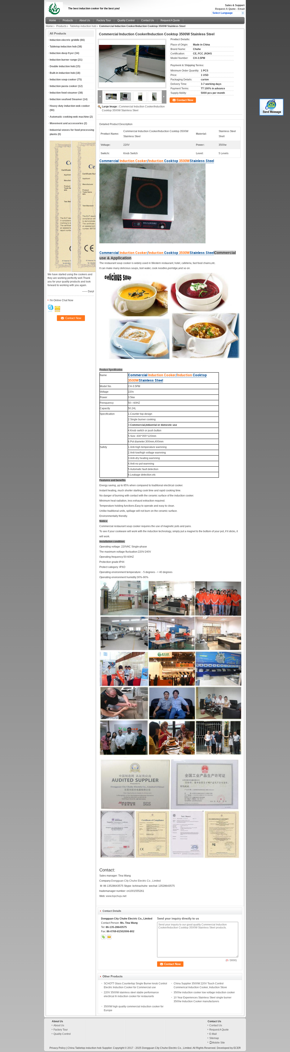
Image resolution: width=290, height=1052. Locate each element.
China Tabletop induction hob (84, 1047)
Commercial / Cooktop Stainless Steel (156, 161)
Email (241, 8)
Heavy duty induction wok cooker (70, 105)
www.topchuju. (114, 896)
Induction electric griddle (64, 39)
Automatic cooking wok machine (69, 116)
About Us (84, 20)
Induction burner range (63, 59)
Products (68, 20)
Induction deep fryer (62, 53)
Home (52, 20)
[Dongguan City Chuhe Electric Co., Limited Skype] (103, 937)
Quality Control (126, 20)
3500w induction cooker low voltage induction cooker (204, 992)
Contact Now (185, 100)
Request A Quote (225, 8)
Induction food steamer (63, 92)
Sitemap (214, 1038)
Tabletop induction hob (83, 26)
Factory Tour (104, 20)
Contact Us (147, 20)
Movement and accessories (66, 123)
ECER (237, 1047)
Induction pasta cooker (63, 86)
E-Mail (213, 1033)
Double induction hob (62, 66)
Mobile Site (218, 1042)
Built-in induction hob (62, 72)
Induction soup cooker (63, 79)
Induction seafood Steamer (66, 99)
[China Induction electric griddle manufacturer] (55, 7)
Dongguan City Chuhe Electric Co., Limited (136, 880)
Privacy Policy (57, 1047)
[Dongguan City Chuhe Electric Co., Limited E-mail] (109, 937)
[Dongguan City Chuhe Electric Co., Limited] (242, 13)
